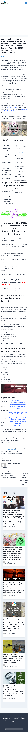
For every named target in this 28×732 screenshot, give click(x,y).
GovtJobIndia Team (6, 55)
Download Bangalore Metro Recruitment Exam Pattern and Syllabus (18, 406)
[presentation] (14, 502)
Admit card (19, 153)
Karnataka (22, 150)
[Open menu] (26, 3)
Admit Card (3, 56)
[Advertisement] (14, 20)
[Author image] (4, 526)
